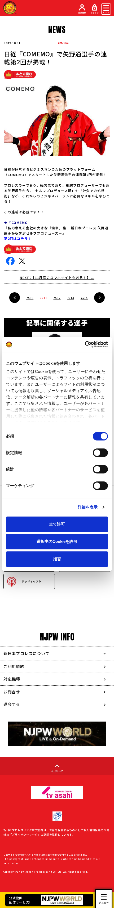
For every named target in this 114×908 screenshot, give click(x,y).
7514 (84, 298)
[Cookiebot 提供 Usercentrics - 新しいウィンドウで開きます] (85, 344)
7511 (43, 298)
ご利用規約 (13, 666)
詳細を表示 (88, 507)
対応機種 (11, 679)
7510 (29, 298)
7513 (70, 298)
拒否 (57, 559)
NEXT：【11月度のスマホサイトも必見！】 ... (57, 277)
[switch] (100, 452)
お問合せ (11, 691)
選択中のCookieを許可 (57, 541)
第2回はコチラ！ (18, 238)
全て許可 (57, 524)
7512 (56, 298)
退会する (11, 704)
